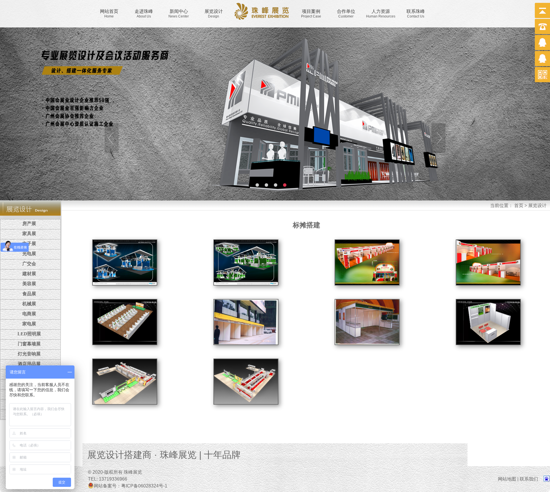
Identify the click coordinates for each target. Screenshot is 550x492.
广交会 (29, 263)
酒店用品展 (29, 363)
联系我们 (531, 479)
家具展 (29, 233)
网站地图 (507, 479)
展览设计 (537, 205)
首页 (518, 205)
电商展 (29, 313)
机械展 (29, 303)
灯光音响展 (29, 353)
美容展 (29, 283)
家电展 (29, 323)
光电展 (29, 253)
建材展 (29, 273)
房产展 (29, 223)
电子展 (29, 243)
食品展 (29, 293)
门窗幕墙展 (29, 343)
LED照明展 (29, 333)
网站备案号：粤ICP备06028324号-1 (130, 485)
